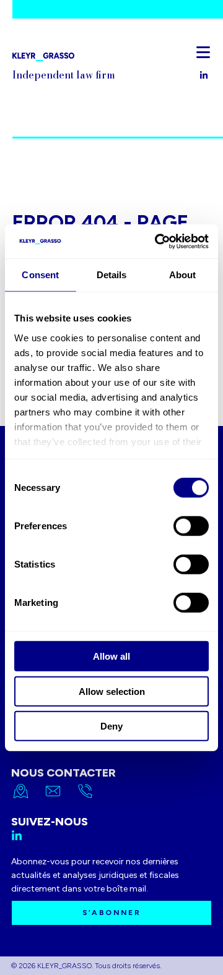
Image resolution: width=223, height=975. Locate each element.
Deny (111, 726)
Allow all (111, 656)
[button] (203, 52)
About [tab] (182, 275)
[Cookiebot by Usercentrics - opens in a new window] (157, 241)
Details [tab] (112, 275)
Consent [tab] (40, 275)
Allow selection (112, 691)
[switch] (191, 526)
